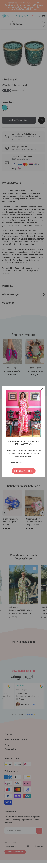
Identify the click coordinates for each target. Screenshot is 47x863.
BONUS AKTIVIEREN (23, 471)
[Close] (42, 389)
